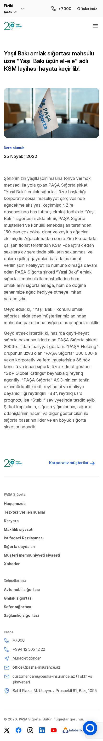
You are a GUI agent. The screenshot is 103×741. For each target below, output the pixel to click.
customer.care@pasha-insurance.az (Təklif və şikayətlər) (52, 679)
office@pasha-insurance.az (36, 667)
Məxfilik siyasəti (18, 529)
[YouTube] (54, 730)
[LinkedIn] (42, 730)
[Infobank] (74, 730)
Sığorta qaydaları (19, 546)
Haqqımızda (15, 503)
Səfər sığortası (17, 606)
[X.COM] (7, 730)
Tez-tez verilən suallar (25, 512)
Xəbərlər (12, 563)
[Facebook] (19, 730)
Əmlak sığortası (18, 598)
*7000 (64, 8)
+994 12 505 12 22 (28, 649)
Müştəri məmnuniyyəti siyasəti (32, 555)
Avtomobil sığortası (22, 589)
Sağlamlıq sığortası (21, 615)
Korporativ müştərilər (69, 462)
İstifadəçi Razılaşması (24, 538)
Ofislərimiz (87, 8)
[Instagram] (30, 730)
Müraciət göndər (26, 658)
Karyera (11, 520)
